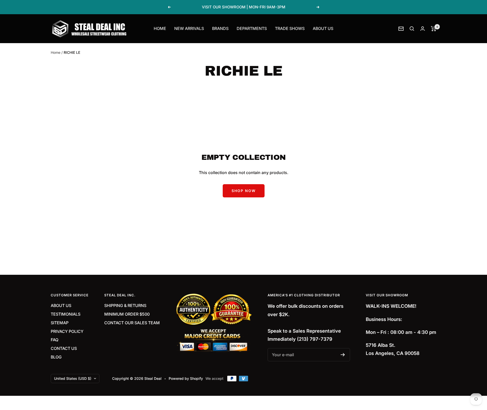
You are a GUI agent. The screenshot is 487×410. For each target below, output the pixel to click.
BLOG (56, 357)
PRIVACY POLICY (67, 331)
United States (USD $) (72, 378)
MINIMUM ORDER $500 (127, 314)
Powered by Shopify (186, 378)
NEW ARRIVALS (189, 28)
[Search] (412, 28)
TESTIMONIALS (65, 314)
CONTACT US (64, 348)
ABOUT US (323, 28)
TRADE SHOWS (290, 28)
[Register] (343, 354)
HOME (160, 28)
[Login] (422, 28)
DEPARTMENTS (252, 28)
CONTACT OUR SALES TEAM (132, 322)
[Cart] (433, 28)
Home (55, 52)
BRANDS (220, 28)
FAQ (54, 339)
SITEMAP (59, 322)
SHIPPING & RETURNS (125, 305)
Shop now (244, 191)
